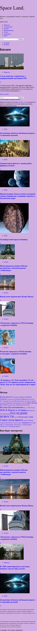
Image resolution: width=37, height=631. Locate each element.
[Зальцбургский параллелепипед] (14, 232)
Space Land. (12, 8)
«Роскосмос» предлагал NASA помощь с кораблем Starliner (16, 324)
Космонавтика (9, 30)
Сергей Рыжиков (28, 420)
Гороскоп (29, 401)
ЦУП (30, 423)
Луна (29, 407)
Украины (25, 423)
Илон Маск (4, 405)
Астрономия (8, 27)
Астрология (10, 399)
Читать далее (4, 94)
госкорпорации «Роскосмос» (13, 424)
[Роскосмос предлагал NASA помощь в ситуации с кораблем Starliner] (7, 344)
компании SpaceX (14, 426)
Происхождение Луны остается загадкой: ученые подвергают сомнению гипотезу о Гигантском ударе (17, 196)
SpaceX (9, 397)
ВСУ (1, 401)
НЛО (5, 36)
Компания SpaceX (25, 405)
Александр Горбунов (18, 397)
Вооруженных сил (21, 401)
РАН (15, 417)
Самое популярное (11, 419)
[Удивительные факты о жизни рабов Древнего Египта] (15, 156)
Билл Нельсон (30, 399)
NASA (6, 32)
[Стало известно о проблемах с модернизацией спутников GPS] (12, 69)
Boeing (3, 397)
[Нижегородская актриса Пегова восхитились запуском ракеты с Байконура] (7, 258)
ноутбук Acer (22, 102)
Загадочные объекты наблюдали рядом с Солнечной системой (17, 134)
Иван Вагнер (32, 403)
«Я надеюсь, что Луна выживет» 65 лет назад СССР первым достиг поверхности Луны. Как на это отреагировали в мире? (18, 382)
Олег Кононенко (5, 414)
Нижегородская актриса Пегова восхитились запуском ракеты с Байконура (13, 268)
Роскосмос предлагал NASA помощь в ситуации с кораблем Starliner (15, 352)
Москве (33, 407)
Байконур (24, 399)
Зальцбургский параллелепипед (14, 239)
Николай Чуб (31, 410)
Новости (7, 25)
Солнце (15, 423)
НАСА (3, 410)
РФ (17, 417)
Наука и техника (17, 410)
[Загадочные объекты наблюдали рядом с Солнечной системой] (15, 126)
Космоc (4, 407)
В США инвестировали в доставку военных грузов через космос (15, 567)
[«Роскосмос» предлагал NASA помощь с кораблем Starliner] (7, 316)
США (31, 417)
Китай (18, 405)
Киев (14, 405)
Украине (19, 423)
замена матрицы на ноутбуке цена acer (10, 99)
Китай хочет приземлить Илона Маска (16, 297)
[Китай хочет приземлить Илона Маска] (7, 289)
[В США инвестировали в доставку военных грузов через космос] (12, 559)
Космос (6, 28)
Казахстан (10, 405)
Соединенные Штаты (6, 423)
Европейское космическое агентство (16, 403)
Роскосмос (7, 34)
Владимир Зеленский (9, 401)
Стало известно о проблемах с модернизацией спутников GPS (13, 77)
